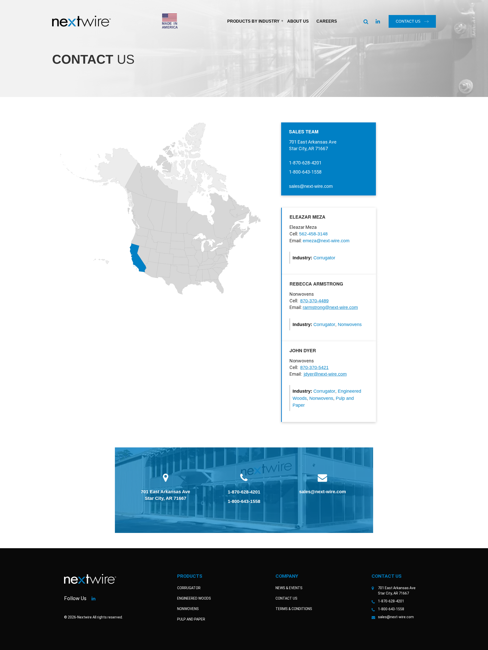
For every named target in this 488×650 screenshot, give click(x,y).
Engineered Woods (194, 598)
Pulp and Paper (191, 619)
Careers (326, 21)
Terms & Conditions (294, 609)
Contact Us (286, 598)
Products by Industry (253, 21)
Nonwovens (350, 324)
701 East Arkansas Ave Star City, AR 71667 (165, 495)
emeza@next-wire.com (326, 240)
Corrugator (324, 257)
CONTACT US (408, 21)
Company (287, 576)
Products (189, 576)
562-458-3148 (313, 233)
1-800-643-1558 (244, 501)
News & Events (289, 588)
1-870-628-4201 (244, 491)
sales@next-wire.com (311, 186)
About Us (298, 21)
